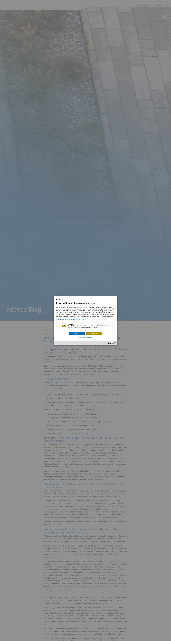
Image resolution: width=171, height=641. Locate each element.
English (58, 299)
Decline (94, 333)
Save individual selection (85, 337)
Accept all (77, 333)
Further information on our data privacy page (70, 319)
